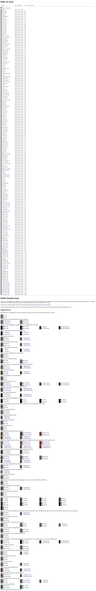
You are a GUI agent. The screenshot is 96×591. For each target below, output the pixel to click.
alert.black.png (6, 163)
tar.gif (4, 47)
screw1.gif (5, 121)
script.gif (5, 78)
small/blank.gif (26, 349)
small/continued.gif (27, 394)
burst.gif (4, 63)
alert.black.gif (6, 73)
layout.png (5, 217)
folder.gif (5, 57)
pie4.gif (6, 502)
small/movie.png (26, 489)
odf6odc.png (5, 255)
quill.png (4, 224)
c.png (3, 179)
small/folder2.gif (26, 436)
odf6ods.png (5, 250)
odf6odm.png (5, 271)
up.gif (3, 14)
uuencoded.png (5, 175)
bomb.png (4, 248)
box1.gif (4, 104)
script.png (5, 161)
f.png (3, 171)
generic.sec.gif (6, 99)
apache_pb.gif (5, 286)
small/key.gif (6, 471)
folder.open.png (6, 229)
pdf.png (4, 184)
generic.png (5, 143)
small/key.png (7, 472)
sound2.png (5, 209)
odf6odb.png (5, 266)
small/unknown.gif (27, 574)
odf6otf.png (5, 278)
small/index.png (26, 467)
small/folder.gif (7, 436)
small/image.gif (7, 460)
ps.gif (3, 85)
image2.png (5, 247)
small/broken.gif (26, 366)
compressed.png (6, 283)
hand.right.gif (6, 44)
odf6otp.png (5, 260)
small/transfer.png (27, 570)
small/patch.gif (26, 512)
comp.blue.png (5, 225)
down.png (4, 116)
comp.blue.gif (5, 106)
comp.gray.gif (5, 93)
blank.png (4, 39)
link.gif (4, 101)
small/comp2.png (65, 384)
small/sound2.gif (65, 540)
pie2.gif (4, 34)
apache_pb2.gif (6, 284)
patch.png (4, 199)
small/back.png (46, 328)
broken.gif (5, 96)
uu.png (3, 173)
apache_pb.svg (5, 294)
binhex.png (5, 212)
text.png (4, 158)
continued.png (5, 170)
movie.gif (4, 83)
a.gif (3, 88)
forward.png (5, 194)
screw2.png (5, 233)
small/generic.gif (7, 445)
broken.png (5, 215)
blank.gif (4, 11)
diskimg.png (5, 40)
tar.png (4, 125)
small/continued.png (27, 395)
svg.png (4, 258)
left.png (4, 117)
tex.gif (4, 109)
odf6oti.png (5, 281)
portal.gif (5, 111)
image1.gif (5, 142)
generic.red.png (6, 153)
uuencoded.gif (5, 68)
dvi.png (4, 186)
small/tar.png (26, 553)
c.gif (3, 75)
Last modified (18, 5)
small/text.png (26, 565)
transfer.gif (5, 80)
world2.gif (5, 127)
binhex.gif (5, 91)
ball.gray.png (5, 176)
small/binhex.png (26, 345)
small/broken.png (27, 367)
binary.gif (5, 89)
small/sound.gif (46, 540)
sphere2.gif (5, 130)
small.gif (44, 326)
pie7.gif (4, 22)
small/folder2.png (27, 438)
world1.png (5, 232)
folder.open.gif (6, 76)
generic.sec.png (6, 168)
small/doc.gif (6, 416)
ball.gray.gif (5, 62)
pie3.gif (4, 29)
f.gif (3, 65)
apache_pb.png (5, 289)
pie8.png (4, 124)
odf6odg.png (5, 276)
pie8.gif (4, 21)
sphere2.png (5, 240)
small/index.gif (26, 465)
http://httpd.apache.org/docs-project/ (43, 304)
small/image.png (7, 462)
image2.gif (5, 196)
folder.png (5, 166)
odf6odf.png (5, 268)
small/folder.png (7, 438)
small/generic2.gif (27, 445)
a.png (3, 188)
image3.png (5, 238)
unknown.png (5, 189)
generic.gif (5, 50)
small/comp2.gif (65, 383)
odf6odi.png (5, 274)
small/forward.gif (65, 326)
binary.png (5, 197)
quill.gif (4, 132)
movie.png (4, 137)
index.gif (4, 135)
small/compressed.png (28, 390)
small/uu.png (45, 581)
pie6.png (4, 140)
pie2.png (4, 139)
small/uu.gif (45, 580)
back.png (4, 191)
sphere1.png (5, 243)
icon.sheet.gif (6, 292)
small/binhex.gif (26, 343)
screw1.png (5, 222)
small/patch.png (26, 514)
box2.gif (4, 134)
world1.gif (5, 58)
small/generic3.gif (46, 445)
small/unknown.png (27, 576)
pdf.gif (4, 103)
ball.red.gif (5, 35)
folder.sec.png (6, 204)
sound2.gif (5, 52)
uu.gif (3, 67)
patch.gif (4, 107)
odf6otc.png (5, 265)
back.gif (4, 42)
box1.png (4, 219)
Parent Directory (6, 8)
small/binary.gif (26, 338)
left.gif (4, 17)
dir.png (4, 165)
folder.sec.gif (6, 81)
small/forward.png (66, 328)
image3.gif (5, 157)
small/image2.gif (26, 460)
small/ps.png (64, 525)
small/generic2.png (27, 447)
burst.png (4, 242)
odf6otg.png (5, 279)
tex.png (4, 201)
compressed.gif (6, 263)
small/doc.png (7, 418)
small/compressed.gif (27, 388)
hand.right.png (6, 202)
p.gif (3, 70)
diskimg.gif (5, 16)
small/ (3, 9)
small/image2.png (27, 462)
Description (31, 5)
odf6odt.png (5, 253)
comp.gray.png (5, 211)
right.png (4, 112)
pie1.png (4, 152)
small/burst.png (26, 373)
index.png (4, 230)
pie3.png (4, 148)
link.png (4, 207)
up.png (3, 114)
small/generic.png (7, 447)
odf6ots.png (5, 256)
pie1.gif (4, 32)
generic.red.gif (6, 49)
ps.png (3, 181)
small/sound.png (46, 542)
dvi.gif (4, 71)
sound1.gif (5, 98)
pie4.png (4, 119)
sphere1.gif (5, 155)
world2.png (5, 245)
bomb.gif (4, 193)
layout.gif (5, 147)
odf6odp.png (5, 251)
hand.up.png (5, 183)
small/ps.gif (64, 524)
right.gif (4, 19)
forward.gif (5, 45)
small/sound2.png (65, 542)
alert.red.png (5, 206)
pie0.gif (4, 26)
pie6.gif (4, 24)
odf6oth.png (5, 273)
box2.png (4, 237)
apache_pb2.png (6, 291)
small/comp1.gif (46, 383)
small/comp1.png (46, 384)
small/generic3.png (47, 447)
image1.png (5, 220)
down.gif (6, 399)
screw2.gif (5, 129)
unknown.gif (5, 86)
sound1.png (5, 227)
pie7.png (4, 145)
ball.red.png (5, 160)
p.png (3, 178)
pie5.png (4, 150)
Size (26, 5)
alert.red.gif (5, 94)
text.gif (4, 60)
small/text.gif (26, 563)
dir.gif (4, 55)
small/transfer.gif (26, 569)
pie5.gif (4, 27)
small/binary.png (26, 339)
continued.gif (5, 37)
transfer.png (5, 235)
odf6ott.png (5, 261)
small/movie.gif (26, 487)
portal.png (5, 214)
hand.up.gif (5, 53)
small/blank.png (26, 350)
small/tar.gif (25, 552)
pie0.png (4, 122)
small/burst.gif (26, 371)
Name (3, 5)
